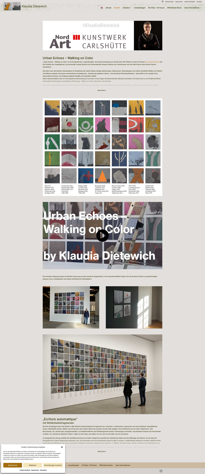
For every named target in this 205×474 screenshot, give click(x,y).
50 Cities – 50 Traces (156, 8)
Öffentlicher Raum (174, 8)
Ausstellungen (139, 8)
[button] (62, 447)
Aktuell (108, 8)
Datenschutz (35, 470)
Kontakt (199, 1)
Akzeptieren (12, 465)
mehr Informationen (191, 8)
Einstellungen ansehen (53, 465)
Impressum (43, 470)
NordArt (117, 8)
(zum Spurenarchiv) (152, 62)
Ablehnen (32, 465)
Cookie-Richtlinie (25, 470)
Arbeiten (126, 8)
